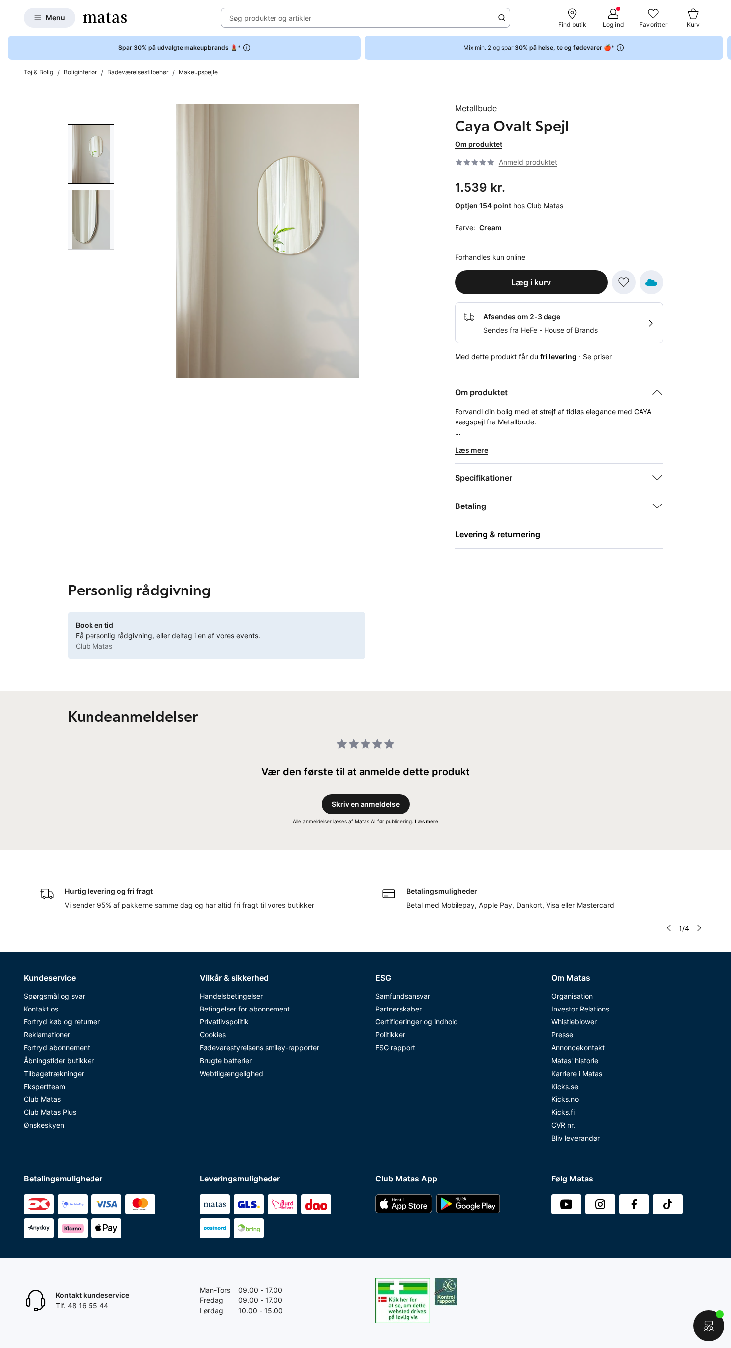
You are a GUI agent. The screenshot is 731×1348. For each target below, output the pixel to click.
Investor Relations (580, 1009)
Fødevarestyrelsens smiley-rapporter (259, 1047)
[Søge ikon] (502, 18)
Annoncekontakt (578, 1047)
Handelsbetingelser (231, 996)
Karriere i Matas (576, 1073)
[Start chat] (708, 1325)
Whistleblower (574, 1021)
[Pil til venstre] (669, 928)
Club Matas (42, 1099)
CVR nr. (563, 1125)
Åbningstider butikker (59, 1060)
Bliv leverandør (575, 1138)
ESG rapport (395, 1047)
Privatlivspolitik (224, 1021)
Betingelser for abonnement (245, 1009)
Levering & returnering (497, 534)
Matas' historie (574, 1060)
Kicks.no (565, 1099)
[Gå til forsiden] (105, 18)
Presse (562, 1034)
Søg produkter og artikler (270, 18)
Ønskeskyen (44, 1125)
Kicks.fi (563, 1112)
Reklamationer (47, 1034)
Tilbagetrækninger (54, 1073)
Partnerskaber (398, 1009)
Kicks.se (564, 1086)
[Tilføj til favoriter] (624, 282)
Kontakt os (41, 1009)
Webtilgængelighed (231, 1073)
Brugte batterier (226, 1060)
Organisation (572, 996)
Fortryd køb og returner (62, 1021)
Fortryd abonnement (57, 1047)
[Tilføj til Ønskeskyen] (651, 282)
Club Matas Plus (50, 1112)
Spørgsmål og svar (54, 996)
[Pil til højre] (723, 48)
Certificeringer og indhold (416, 1021)
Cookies (213, 1034)
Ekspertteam (44, 1086)
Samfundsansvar (402, 996)
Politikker (390, 1034)
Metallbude (476, 108)
